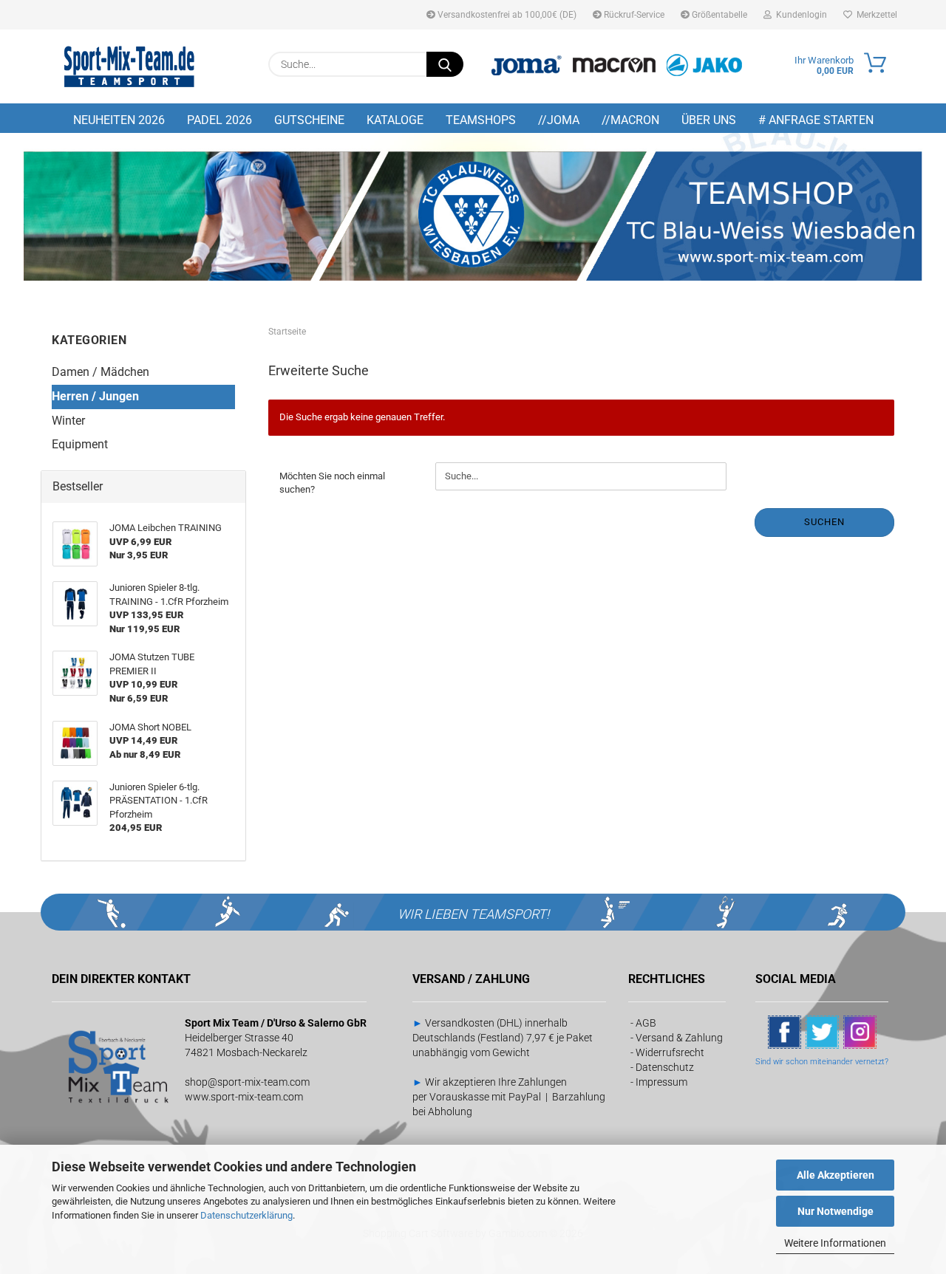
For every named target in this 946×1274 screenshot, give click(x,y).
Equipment (80, 444)
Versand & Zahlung (679, 1038)
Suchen (824, 521)
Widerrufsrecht (670, 1052)
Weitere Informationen (835, 1243)
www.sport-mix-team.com (244, 1097)
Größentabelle (718, 15)
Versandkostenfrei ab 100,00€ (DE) (505, 15)
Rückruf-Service (633, 15)
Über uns (708, 120)
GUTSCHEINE (309, 120)
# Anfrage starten (816, 120)
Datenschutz (665, 1067)
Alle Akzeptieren (835, 1175)
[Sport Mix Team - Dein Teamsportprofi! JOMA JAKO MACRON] (129, 66)
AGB (646, 1023)
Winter (68, 421)
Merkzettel (874, 15)
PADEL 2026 (219, 120)
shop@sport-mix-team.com (247, 1082)
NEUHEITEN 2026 (119, 120)
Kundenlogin (799, 15)
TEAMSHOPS (481, 120)
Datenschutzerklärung (246, 1215)
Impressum (661, 1082)
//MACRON (630, 120)
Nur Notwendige (835, 1211)
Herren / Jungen (95, 396)
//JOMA (558, 120)
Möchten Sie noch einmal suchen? (332, 483)
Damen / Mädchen (100, 372)
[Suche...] (444, 64)
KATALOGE (395, 120)
